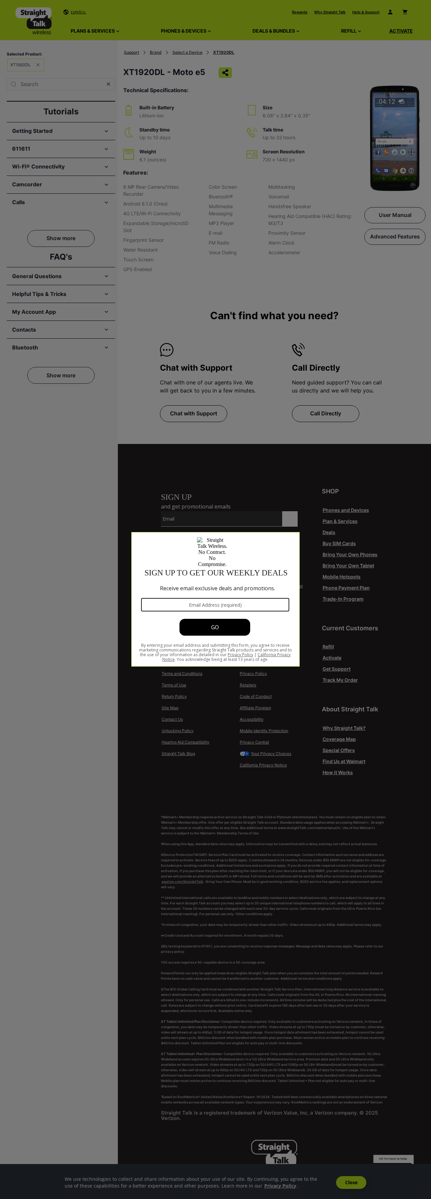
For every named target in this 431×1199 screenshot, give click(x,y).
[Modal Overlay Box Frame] (215, 599)
